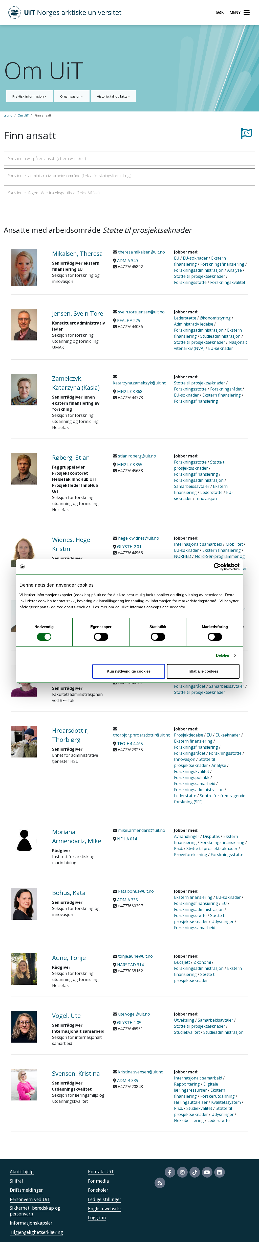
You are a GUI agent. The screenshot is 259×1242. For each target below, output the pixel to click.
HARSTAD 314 (130, 965)
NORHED (182, 556)
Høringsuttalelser (191, 1102)
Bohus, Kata (68, 892)
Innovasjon (206, 498)
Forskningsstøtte (190, 282)
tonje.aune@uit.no (135, 956)
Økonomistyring (215, 318)
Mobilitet (234, 544)
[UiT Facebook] (170, 1172)
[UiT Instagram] (182, 1172)
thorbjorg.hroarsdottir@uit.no (141, 735)
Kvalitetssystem (226, 1102)
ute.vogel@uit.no (133, 1014)
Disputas (211, 836)
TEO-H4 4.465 (130, 743)
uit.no (8, 115)
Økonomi (202, 962)
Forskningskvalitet (227, 282)
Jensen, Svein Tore (77, 313)
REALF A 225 (128, 320)
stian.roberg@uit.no (136, 456)
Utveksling (184, 1020)
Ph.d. (178, 848)
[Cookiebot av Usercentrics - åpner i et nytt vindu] (217, 566)
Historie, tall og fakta (112, 96)
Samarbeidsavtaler (191, 486)
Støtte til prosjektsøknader (199, 276)
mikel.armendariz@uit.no (141, 830)
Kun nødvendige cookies (128, 671)
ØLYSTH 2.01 (129, 546)
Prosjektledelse (188, 735)
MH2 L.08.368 (129, 391)
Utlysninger (222, 921)
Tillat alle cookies (203, 671)
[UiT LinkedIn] (219, 1172)
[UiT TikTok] (194, 1172)
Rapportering (187, 1084)
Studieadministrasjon (220, 336)
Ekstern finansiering (221, 395)
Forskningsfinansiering (222, 264)
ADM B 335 (127, 1080)
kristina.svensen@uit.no (140, 1072)
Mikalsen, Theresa (77, 253)
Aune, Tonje (69, 957)
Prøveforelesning (190, 854)
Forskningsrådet (226, 389)
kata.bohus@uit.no (135, 891)
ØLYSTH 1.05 (129, 1022)
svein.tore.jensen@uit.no (141, 312)
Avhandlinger (186, 836)
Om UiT (23, 115)
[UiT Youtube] (207, 1172)
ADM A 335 (127, 900)
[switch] (101, 637)
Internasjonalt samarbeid (198, 544)
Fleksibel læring (189, 1120)
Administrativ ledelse (193, 324)
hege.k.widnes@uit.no (138, 538)
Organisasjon (70, 96)
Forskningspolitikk (191, 777)
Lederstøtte (185, 318)
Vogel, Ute (66, 1015)
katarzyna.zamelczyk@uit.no (139, 383)
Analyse (234, 270)
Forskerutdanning (217, 1096)
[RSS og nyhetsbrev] (160, 1183)
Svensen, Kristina (76, 1073)
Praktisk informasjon (28, 96)
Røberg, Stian (71, 457)
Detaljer (223, 655)
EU (176, 258)
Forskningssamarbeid (194, 783)
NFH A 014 (127, 839)
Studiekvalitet (187, 1032)
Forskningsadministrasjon (199, 270)
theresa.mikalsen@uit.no (141, 252)
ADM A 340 (127, 260)
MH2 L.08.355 (129, 464)
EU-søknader (195, 258)
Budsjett (182, 962)
